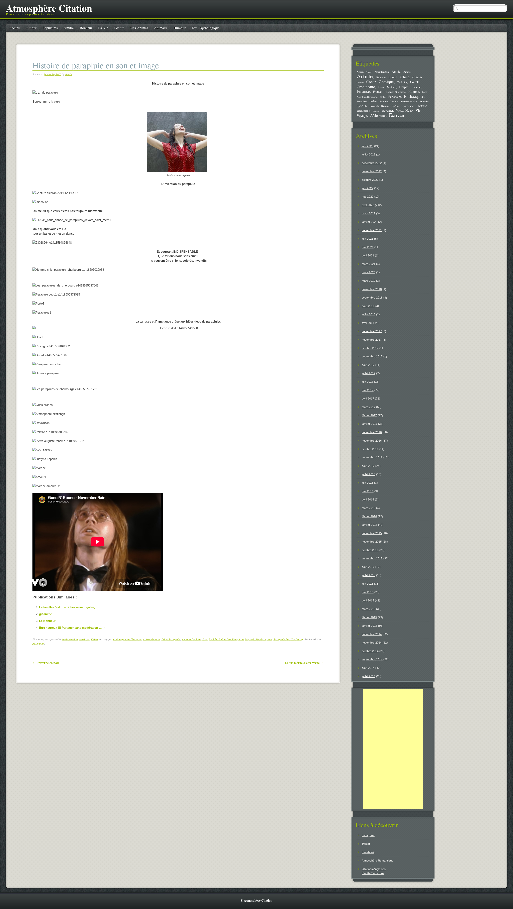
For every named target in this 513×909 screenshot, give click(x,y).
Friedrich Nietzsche (395, 92)
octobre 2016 (370, 449)
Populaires (50, 27)
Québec (396, 106)
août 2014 (368, 667)
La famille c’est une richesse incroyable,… (68, 607)
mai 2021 (368, 247)
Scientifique (363, 110)
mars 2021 (368, 263)
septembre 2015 (372, 558)
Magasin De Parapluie (258, 639)
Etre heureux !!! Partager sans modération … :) (72, 627)
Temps (376, 110)
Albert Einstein (382, 71)
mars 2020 (368, 272)
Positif (119, 27)
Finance (363, 91)
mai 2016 (368, 491)
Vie (418, 110)
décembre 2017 (372, 331)
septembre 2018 (372, 297)
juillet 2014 (368, 676)
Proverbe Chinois (389, 101)
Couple (414, 82)
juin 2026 (367, 146)
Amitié (69, 27)
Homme (413, 91)
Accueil (14, 27)
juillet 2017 (368, 373)
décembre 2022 (372, 162)
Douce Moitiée (387, 87)
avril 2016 (368, 499)
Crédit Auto (366, 86)
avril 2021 (368, 255)
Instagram (368, 835)
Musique (84, 639)
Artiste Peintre (151, 639)
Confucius (402, 82)
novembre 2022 (372, 171)
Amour (31, 27)
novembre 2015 (372, 541)
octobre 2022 (370, 179)
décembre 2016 (372, 432)
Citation (360, 82)
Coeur (371, 81)
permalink (38, 643)
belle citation (70, 639)
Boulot (392, 77)
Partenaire (394, 97)
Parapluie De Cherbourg (288, 639)
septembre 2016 (372, 457)
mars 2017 (368, 407)
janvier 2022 (369, 221)
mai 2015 (368, 592)
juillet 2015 (368, 575)
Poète (373, 101)
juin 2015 (367, 583)
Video (94, 639)
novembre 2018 (372, 289)
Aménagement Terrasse (127, 639)
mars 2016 (368, 507)
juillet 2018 (368, 314)
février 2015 (369, 617)
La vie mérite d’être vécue (304, 662)
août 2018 (368, 306)
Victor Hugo (404, 110)
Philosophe (414, 96)
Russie (422, 106)
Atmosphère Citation (49, 8)
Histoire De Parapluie (195, 639)
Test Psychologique (205, 27)
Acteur (360, 71)
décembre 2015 (372, 533)
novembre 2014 (372, 642)
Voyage (362, 115)
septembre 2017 (372, 356)
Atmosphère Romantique (377, 860)
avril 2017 (368, 398)
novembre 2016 (372, 440)
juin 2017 (367, 381)
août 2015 (368, 566)
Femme (417, 87)
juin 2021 (367, 238)
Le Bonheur (47, 620)
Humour (180, 27)
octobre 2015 (370, 550)
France (377, 91)
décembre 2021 (372, 230)
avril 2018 (368, 322)
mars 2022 (368, 213)
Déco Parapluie (171, 639)
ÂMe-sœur (378, 115)
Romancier (409, 106)
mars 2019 (368, 280)
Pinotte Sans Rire (373, 873)
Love (424, 91)
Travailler (387, 110)
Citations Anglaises (374, 869)
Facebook (368, 852)
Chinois (417, 77)
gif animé (45, 614)
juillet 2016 (368, 474)
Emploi (404, 87)
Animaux (161, 27)
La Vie (103, 27)
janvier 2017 (369, 423)
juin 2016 (367, 482)
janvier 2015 (369, 625)
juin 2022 (367, 188)
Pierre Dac (362, 101)
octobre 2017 (370, 348)
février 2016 (369, 516)
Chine (404, 76)
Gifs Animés (139, 27)
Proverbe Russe (379, 106)
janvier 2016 (369, 524)
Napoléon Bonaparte (367, 97)
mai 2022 (368, 196)
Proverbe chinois (45, 662)
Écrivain (397, 115)
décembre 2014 (372, 634)
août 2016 (368, 465)
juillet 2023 (368, 154)
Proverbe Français (409, 101)
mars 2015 (368, 608)
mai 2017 (368, 390)
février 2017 (369, 415)
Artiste (365, 76)
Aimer (369, 71)
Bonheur (86, 27)
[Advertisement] (393, 749)
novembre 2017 (372, 339)
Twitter (366, 843)
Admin (68, 74)
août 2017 (368, 364)
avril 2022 (368, 205)
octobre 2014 (370, 651)
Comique (386, 81)
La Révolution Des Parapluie (226, 639)
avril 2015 (368, 600)
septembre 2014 (372, 659)
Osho (383, 96)
